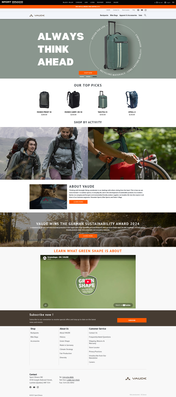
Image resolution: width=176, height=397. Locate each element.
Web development (135, 394)
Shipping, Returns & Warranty (97, 342)
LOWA (92, 2)
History (62, 337)
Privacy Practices (95, 351)
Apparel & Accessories (128, 15)
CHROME (79, 2)
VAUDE (115, 2)
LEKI (86, 2)
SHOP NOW (88, 73)
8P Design (143, 394)
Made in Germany (66, 345)
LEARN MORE (78, 202)
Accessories (35, 341)
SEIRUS (108, 2)
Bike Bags (114, 15)
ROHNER (100, 2)
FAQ (133, 10)
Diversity (63, 357)
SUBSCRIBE (131, 320)
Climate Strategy (66, 349)
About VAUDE (65, 333)
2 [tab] (87, 77)
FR (173, 2)
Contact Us (116, 10)
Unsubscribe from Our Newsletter (97, 357)
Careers (92, 362)
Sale (140, 15)
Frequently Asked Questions (100, 337)
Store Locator (126, 10)
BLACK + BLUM (68, 2)
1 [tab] (81, 77)
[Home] (37, 15)
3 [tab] (93, 77)
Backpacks (104, 15)
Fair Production (66, 353)
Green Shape (65, 341)
